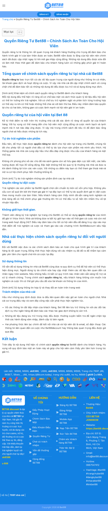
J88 (25, 374)
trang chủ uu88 (61, 374)
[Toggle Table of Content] (18, 32)
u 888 (98, 374)
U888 (44, 371)
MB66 (17, 371)
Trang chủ (7, 19)
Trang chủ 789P (90, 371)
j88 (102, 371)
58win (17, 374)
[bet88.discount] (54, 5)
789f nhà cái (17, 495)
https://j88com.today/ (40, 374)
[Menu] (3, 5)
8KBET (8, 374)
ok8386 (6, 457)
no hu (74, 374)
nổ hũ (4, 495)
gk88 (90, 374)
